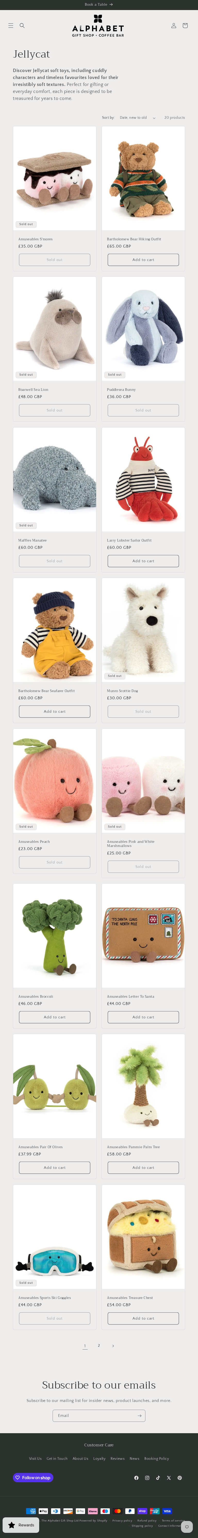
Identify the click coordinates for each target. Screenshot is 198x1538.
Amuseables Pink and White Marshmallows (131, 843)
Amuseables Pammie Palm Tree (133, 1147)
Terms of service (173, 1520)
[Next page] (113, 1346)
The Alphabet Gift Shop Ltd (60, 1520)
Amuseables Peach (34, 841)
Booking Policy (156, 1459)
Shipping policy (142, 1525)
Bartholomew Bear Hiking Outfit (134, 239)
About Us (80, 1459)
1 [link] (85, 1346)
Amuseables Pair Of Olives (40, 1147)
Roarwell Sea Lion (33, 390)
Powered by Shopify (93, 1520)
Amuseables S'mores (35, 239)
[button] (10, 25)
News (134, 1459)
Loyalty (99, 1459)
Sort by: (108, 118)
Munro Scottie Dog (122, 691)
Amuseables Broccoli (35, 996)
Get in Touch (57, 1459)
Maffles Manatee (32, 540)
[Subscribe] (139, 1416)
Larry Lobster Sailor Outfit (129, 540)
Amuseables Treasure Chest (130, 1298)
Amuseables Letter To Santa (130, 996)
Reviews (118, 1459)
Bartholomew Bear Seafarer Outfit (46, 691)
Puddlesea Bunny (121, 390)
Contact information (171, 1525)
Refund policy (147, 1520)
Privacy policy (122, 1520)
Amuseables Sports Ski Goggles (44, 1298)
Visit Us (35, 1459)
